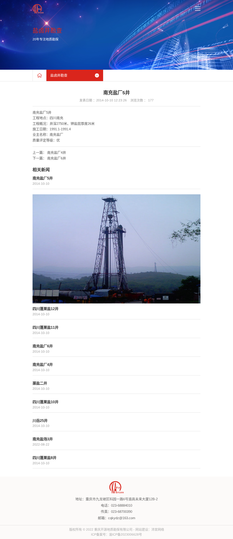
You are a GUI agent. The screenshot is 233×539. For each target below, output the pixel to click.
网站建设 (141, 529)
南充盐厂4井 (56, 152)
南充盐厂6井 (56, 158)
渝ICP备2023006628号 (125, 534)
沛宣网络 (157, 529)
